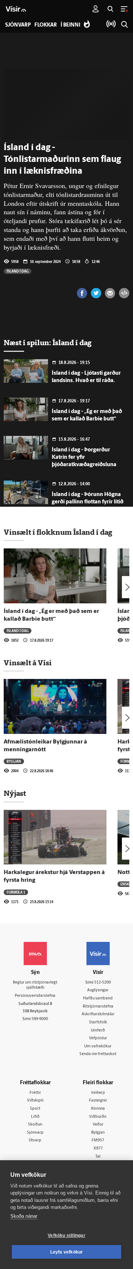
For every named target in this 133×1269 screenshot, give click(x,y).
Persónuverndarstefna (35, 996)
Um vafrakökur (98, 1046)
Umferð (98, 1031)
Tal (97, 1157)
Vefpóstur (98, 1038)
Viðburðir (98, 1117)
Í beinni (70, 25)
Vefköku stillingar (66, 1235)
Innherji (98, 1093)
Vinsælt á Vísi (28, 662)
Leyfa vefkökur (66, 1252)
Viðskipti (35, 1101)
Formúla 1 (16, 892)
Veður (98, 1125)
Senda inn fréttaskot (97, 1054)
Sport (35, 1109)
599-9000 (39, 1019)
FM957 (98, 1140)
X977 (98, 1149)
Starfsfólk (98, 1022)
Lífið (35, 1117)
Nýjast (15, 793)
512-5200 (102, 983)
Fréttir (35, 1093)
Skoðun (35, 1125)
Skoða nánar (23, 1216)
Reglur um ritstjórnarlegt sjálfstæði (35, 985)
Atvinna (98, 1109)
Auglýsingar (98, 990)
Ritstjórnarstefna (98, 1007)
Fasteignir (98, 1101)
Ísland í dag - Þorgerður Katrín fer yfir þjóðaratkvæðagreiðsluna (84, 457)
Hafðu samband (98, 998)
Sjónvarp (35, 1133)
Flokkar (45, 25)
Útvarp (35, 1140)
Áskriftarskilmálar (98, 1014)
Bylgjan (14, 761)
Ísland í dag (17, 271)
